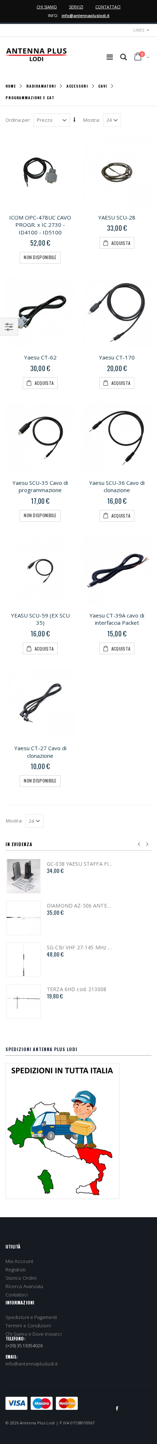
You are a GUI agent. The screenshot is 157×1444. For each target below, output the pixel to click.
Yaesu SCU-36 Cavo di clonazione (117, 486)
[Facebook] (117, 1408)
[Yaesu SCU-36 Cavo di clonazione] (117, 437)
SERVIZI (76, 6)
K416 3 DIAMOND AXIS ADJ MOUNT (67, 947)
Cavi (102, 85)
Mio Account (19, 1261)
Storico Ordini (21, 1278)
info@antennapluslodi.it (86, 15)
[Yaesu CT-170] (117, 312)
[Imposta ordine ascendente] (74, 119)
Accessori (77, 85)
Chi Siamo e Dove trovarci (33, 1334)
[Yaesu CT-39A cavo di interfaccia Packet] (117, 570)
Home (10, 85)
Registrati (15, 1269)
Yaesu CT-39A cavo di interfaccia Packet (116, 619)
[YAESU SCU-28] (117, 172)
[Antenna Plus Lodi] (36, 54)
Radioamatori (41, 85)
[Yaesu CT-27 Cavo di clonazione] (40, 702)
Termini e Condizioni (28, 1325)
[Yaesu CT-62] (40, 312)
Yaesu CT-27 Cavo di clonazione (40, 751)
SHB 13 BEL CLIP (54, 989)
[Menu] (110, 57)
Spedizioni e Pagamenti (31, 1317)
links (138, 30)
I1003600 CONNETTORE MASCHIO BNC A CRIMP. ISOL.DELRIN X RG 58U (67, 905)
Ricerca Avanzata (24, 1286)
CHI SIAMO (47, 6)
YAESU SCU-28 (116, 217)
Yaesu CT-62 (40, 357)
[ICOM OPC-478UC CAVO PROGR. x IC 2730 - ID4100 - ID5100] (40, 172)
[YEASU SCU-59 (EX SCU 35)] (40, 570)
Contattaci (16, 1294)
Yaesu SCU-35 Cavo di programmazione (40, 486)
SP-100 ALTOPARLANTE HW (67, 864)
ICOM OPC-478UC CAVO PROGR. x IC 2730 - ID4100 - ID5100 (40, 225)
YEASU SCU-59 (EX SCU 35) (40, 619)
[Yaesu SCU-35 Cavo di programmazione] (40, 437)
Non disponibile (40, 257)
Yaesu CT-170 (117, 357)
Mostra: (91, 120)
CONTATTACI (107, 6)
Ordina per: (18, 120)
